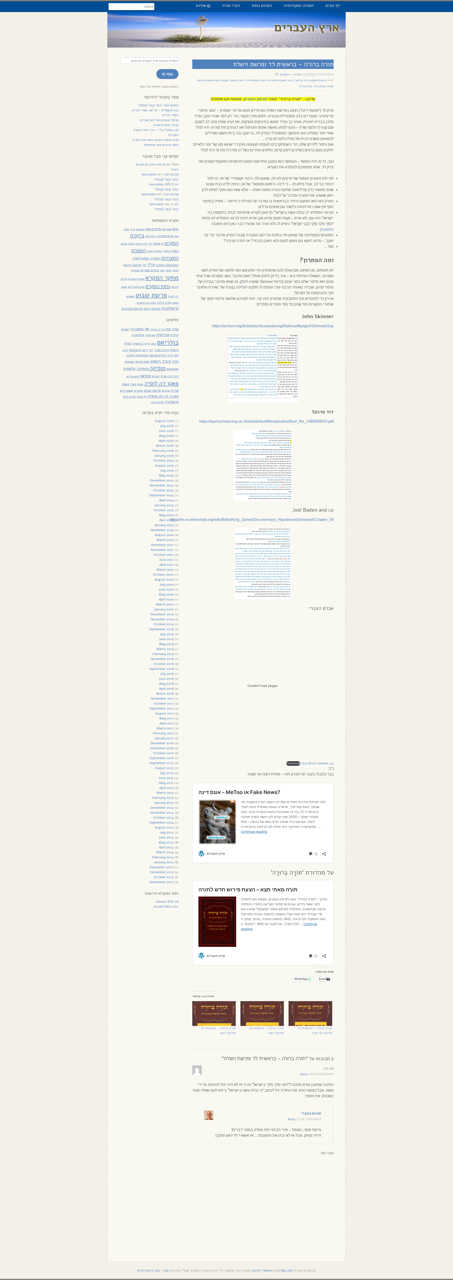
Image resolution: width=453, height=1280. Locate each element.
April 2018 (166, 688)
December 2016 (162, 743)
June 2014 (166, 837)
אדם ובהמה (153, 228)
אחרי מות (172, 329)
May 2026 (166, 436)
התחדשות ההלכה (167, 265)
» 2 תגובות (286, 74)
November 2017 (162, 698)
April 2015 (166, 788)
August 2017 (164, 713)
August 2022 (164, 535)
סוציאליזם (132, 376)
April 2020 (166, 599)
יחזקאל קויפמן (132, 265)
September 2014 (161, 822)
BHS (175, 229)
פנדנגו (166, 390)
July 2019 (167, 634)
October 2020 (163, 574)
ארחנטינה (138, 335)
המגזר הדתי (171, 251)
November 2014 (162, 812)
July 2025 (167, 470)
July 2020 (167, 584)
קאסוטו (130, 296)
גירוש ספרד (161, 350)
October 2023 (164, 510)
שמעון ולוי (320, 86)
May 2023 (166, 515)
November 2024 (161, 485)
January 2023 (164, 525)
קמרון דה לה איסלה (163, 396)
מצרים (132, 279)
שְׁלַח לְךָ (167, 74)
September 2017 (162, 708)
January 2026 (164, 455)
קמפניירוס (126, 390)
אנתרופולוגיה (164, 236)
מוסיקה (135, 270)
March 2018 (165, 693)
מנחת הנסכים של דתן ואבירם (159, 120)
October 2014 (163, 817)
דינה (291, 80)
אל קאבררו (139, 329)
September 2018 (161, 669)
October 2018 (163, 664)
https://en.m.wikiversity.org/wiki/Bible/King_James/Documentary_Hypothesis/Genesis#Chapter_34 (252, 520)
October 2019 (164, 624)
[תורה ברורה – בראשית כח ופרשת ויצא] (262, 1013)
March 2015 (165, 793)
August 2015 (164, 768)
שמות (175, 303)
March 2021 (165, 569)
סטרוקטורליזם (136, 287)
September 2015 (161, 763)
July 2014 (167, 832)
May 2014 (166, 842)
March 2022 (165, 540)
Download (293, 763)
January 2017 (164, 738)
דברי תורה (231, 5)
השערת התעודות (277, 80)
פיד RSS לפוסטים (167, 901)
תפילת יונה (157, 402)
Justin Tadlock (262, 1270)
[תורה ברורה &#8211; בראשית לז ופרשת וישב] (214, 1013)
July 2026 (167, 426)
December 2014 (162, 807)
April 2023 (166, 520)
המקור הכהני (154, 251)
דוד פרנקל (301, 80)
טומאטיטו (172, 369)
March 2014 (165, 852)
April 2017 (166, 723)
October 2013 (164, 877)
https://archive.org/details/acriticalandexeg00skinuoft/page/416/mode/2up (273, 326)
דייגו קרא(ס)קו (138, 350)
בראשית (158, 243)
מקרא (297, 74)
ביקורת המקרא (317, 80)
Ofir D (169, 184)
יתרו (162, 270)
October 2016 (163, 753)
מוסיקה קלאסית (136, 368)
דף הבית (332, 5)
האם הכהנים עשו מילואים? (161, 145)
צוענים (138, 390)
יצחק (169, 270)
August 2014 (164, 827)
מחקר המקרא (228, 80)
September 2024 (161, 495)
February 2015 (162, 797)
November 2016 (162, 748)
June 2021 (166, 559)
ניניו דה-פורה (169, 376)
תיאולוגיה (170, 308)
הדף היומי (141, 244)
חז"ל (151, 265)
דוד (150, 244)
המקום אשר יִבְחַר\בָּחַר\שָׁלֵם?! (158, 105)
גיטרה (174, 350)
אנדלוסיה (162, 334)
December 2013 (161, 867)
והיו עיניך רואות (165, 361)
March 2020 (165, 604)
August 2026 (164, 421)
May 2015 (166, 783)
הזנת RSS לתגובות (166, 906)
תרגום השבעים (132, 308)
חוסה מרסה (142, 361)
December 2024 (162, 480)
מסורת (140, 279)
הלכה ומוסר (127, 244)
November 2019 (162, 619)
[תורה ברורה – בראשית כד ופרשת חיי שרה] (310, 1013)
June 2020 (166, 589)
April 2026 (166, 440)
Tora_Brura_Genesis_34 (317, 763)
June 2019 (166, 639)
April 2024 (166, 500)
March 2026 (165, 445)
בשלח (128, 343)
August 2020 (164, 579)
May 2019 (166, 644)
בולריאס (150, 236)
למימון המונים (255, 99)
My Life (287, 1270)
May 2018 (166, 683)
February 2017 (163, 733)
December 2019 (162, 614)
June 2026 (166, 431)
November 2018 (162, 659)
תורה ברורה (305, 86)
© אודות (203, 5)
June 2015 (166, 778)
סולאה (145, 376)
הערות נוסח (262, 5)
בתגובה (327, 229)
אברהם (167, 229)
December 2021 (162, 545)
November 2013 (161, 872)
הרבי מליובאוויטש (161, 355)
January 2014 (163, 862)
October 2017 (164, 703)
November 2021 (162, 550)
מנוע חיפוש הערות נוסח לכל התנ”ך (155, 140)
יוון (145, 265)
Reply (303, 1074)
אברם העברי (311, 1113)
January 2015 (164, 802)
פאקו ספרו (136, 384)
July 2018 (167, 674)
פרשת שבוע (151, 295)
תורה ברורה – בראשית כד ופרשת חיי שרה (315, 1030)
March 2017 (165, 728)
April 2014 (166, 847)
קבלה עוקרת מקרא (166, 125)
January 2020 (164, 609)
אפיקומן (150, 335)
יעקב (176, 270)
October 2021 (164, 555)
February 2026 (163, 450)
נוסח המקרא (213, 80)
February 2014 (162, 857)
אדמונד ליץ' (137, 229)
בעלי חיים (150, 343)
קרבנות (142, 396)
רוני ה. (174, 204)
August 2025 (164, 465)
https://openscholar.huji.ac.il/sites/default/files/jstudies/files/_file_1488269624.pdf (266, 421)
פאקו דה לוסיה (161, 383)
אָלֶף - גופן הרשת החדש (153, 1270)
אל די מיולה (157, 329)
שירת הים (129, 396)
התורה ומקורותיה (299, 5)
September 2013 (161, 882)
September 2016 (161, 758)
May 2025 (166, 475)
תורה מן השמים (146, 303)
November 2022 (162, 530)
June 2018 (166, 678)
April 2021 (166, 564)
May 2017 (166, 718)
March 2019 (165, 649)
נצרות (155, 376)
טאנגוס (129, 361)
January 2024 (164, 505)
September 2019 (161, 629)
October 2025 (163, 460)
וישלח (241, 80)
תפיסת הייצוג (151, 308)
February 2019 (163, 654)
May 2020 (166, 594)
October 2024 (163, 490)
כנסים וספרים (150, 270)
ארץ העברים (307, 27)
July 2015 (166, 773)
